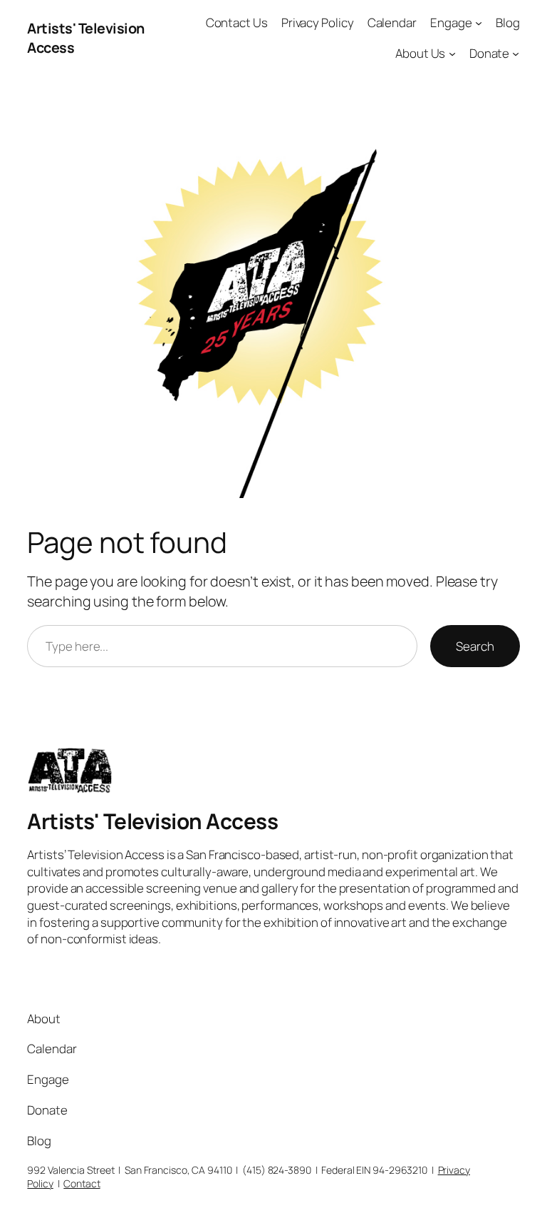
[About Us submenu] (452, 53)
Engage (451, 22)
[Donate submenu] (515, 53)
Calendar (392, 22)
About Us (420, 53)
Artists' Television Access (152, 821)
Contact (81, 1183)
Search (475, 646)
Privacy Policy (317, 22)
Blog (508, 22)
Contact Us (237, 22)
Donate (489, 53)
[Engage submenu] (478, 22)
